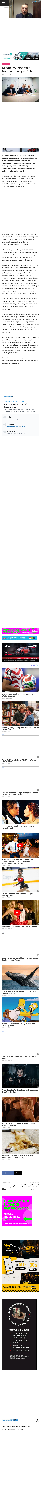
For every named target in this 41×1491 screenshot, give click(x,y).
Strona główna (6, 7)
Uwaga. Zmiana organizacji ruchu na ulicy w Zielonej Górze (11, 1220)
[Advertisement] (20, 30)
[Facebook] (37, 1453)
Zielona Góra (6, 64)
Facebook (24, 426)
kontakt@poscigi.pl (13, 426)
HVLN (29, 1459)
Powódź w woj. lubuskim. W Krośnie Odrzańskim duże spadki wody (30, 1220)
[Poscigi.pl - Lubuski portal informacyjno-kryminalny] (10, 1453)
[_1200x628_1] (20, 652)
